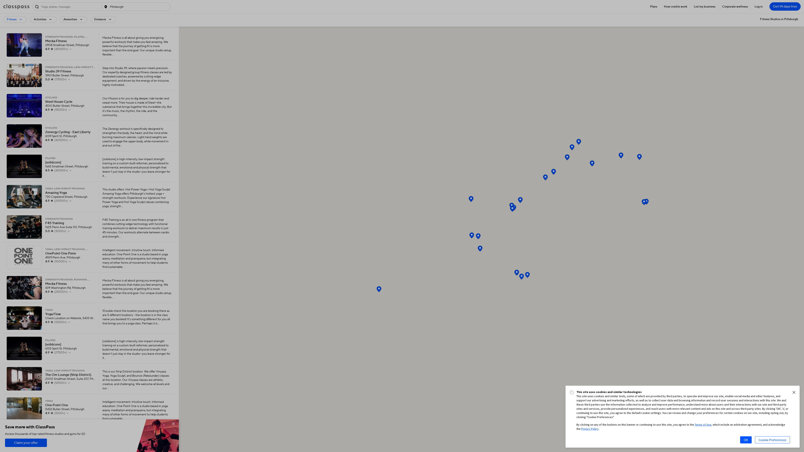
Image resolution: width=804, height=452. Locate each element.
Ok (746, 440)
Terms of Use (703, 424)
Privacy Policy (590, 429)
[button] (793, 392)
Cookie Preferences (772, 440)
